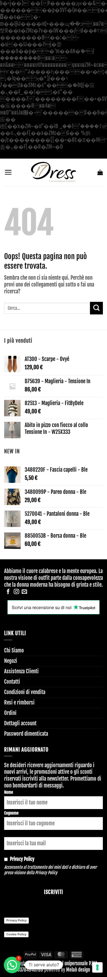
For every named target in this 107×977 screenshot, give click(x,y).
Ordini (10, 713)
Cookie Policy (16, 934)
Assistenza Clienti (21, 671)
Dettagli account (20, 723)
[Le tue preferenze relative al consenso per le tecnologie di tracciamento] (97, 967)
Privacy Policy (46, 872)
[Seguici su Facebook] (8, 592)
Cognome (11, 813)
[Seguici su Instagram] (16, 592)
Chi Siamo (14, 650)
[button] (8, 172)
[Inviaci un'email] (24, 592)
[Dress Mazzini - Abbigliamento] (53, 172)
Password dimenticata (26, 733)
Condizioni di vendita (24, 692)
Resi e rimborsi (19, 702)
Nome (8, 792)
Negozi (10, 661)
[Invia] (96, 308)
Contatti (12, 681)
